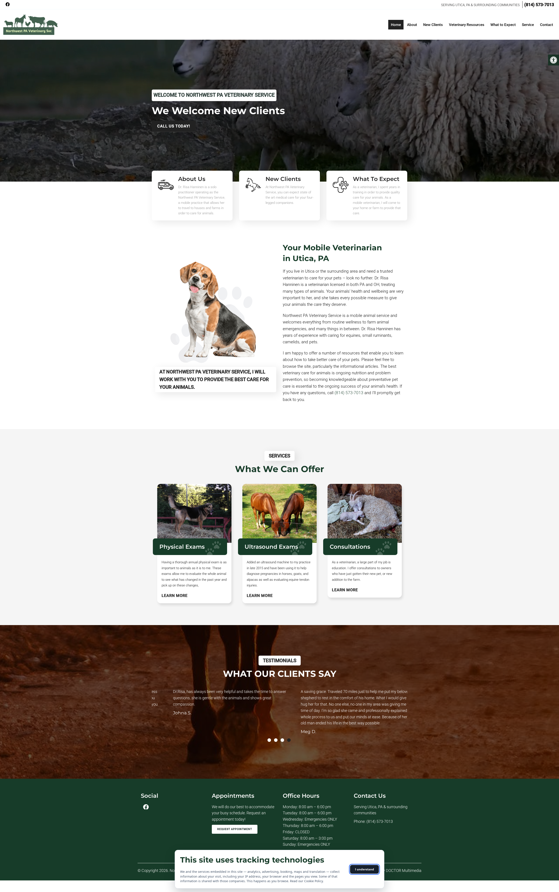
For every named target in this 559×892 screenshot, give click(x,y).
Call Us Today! (173, 126)
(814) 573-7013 (539, 4)
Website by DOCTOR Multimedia (393, 870)
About (412, 24)
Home (396, 24)
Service (528, 24)
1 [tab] (269, 740)
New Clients (433, 24)
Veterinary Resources (466, 24)
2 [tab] (276, 740)
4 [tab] (289, 740)
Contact (546, 24)
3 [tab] (282, 740)
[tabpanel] (216, 710)
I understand (364, 869)
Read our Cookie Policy (306, 881)
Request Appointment (234, 829)
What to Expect (503, 24)
